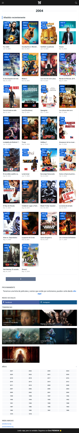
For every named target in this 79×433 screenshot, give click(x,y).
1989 (48, 403)
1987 (11, 406)
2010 (30, 385)
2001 (48, 392)
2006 (30, 389)
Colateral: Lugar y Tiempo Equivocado (35, 206)
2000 (67, 392)
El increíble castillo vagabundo (13, 174)
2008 (67, 385)
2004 (67, 389)
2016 (67, 378)
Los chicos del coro (66, 110)
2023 (11, 374)
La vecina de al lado (65, 206)
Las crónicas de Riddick (67, 237)
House (61, 47)
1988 (67, 403)
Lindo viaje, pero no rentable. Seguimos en (39, 431)
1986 (30, 406)
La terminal (25, 174)
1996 (67, 396)
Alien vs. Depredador (10, 237)
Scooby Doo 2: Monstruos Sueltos (33, 47)
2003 (11, 392)
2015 (11, 381)
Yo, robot (6, 47)
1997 (48, 396)
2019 (11, 378)
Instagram (46, 302)
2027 (11, 371)
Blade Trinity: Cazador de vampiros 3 (53, 206)
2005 (48, 389)
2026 (30, 371)
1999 (11, 396)
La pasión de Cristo (28, 237)
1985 (48, 406)
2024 (67, 371)
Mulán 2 (24, 78)
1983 (11, 410)
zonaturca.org (6, 424)
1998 (30, 396)
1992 (67, 399)
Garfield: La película (47, 47)
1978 (30, 414)
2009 (48, 385)
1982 (30, 410)
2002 (30, 392)
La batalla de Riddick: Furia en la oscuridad (17, 142)
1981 (48, 410)
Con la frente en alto (9, 110)
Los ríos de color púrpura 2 (50, 78)
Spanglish (44, 110)
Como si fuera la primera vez (69, 174)
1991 (11, 403)
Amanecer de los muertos (68, 142)
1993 (48, 399)
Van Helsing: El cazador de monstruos (16, 269)
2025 (48, 371)
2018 (30, 378)
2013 (48, 381)
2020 (67, 374)
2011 (11, 385)
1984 (67, 406)
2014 (30, 381)
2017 (48, 378)
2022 (30, 374)
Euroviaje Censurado (48, 174)
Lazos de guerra (46, 237)
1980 (67, 410)
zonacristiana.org (7, 426)
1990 (30, 403)
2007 (11, 389)
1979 (11, 414)
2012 (67, 381)
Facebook (8, 302)
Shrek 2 (24, 269)
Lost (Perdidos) (27, 110)
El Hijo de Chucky (9, 206)
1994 (30, 399)
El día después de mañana (12, 78)
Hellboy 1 (44, 142)
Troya (24, 142)
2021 (48, 374)
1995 (11, 399)
